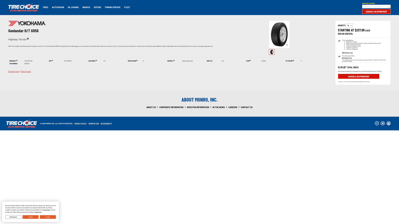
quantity (342, 25)
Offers (97, 7)
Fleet (127, 7)
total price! (353, 67)
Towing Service (113, 7)
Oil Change (73, 7)
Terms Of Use (93, 123)
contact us (247, 107)
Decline (30, 217)
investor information (198, 107)
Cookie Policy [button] (46, 210)
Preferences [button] (38, 212)
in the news (219, 107)
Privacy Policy (80, 123)
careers (232, 107)
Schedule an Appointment (376, 11)
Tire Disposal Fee (348, 56)
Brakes (86, 7)
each (367, 30)
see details (377, 71)
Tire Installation (361, 44)
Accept (48, 217)
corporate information (171, 107)
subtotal (349, 34)
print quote (26, 71)
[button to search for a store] (389, 6)
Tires (45, 7)
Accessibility (106, 123)
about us (151, 107)
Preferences (13, 217)
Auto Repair (58, 7)
